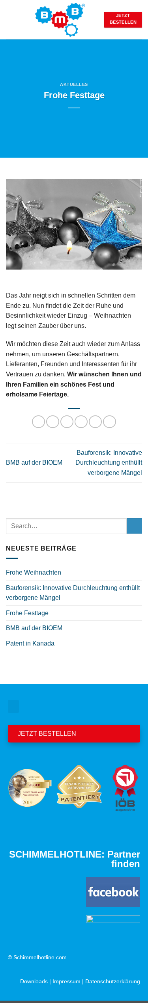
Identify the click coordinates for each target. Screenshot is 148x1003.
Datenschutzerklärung (112, 981)
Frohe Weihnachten (33, 572)
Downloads (34, 981)
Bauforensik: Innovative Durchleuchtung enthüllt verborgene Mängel (108, 462)
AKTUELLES (74, 84)
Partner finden (123, 859)
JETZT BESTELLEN (47, 733)
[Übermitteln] (134, 526)
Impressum (66, 981)
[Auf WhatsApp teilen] (38, 421)
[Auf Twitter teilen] (66, 421)
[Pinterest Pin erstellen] (95, 421)
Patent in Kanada (30, 643)
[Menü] (10, 19)
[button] (13, 706)
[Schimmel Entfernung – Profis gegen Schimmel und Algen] (59, 19)
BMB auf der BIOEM (34, 462)
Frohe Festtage (27, 613)
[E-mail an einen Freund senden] (81, 421)
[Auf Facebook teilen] (52, 421)
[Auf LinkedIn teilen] (109, 421)
